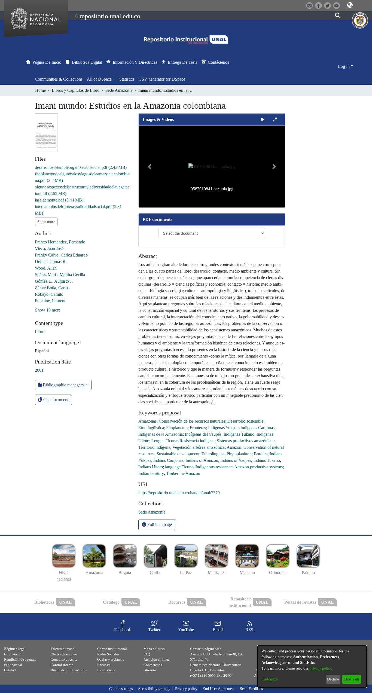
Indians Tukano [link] (266, 460)
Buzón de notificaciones (69, 670)
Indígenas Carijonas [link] (257, 427)
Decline (333, 679)
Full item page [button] (159, 524)
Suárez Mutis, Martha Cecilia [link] (60, 274)
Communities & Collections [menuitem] (59, 79)
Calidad (10, 670)
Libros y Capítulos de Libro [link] (75, 90)
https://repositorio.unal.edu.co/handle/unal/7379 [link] (179, 492)
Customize (269, 679)
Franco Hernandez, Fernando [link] (60, 242)
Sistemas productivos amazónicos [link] (245, 440)
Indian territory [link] (151, 473)
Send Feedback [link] (251, 689)
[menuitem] (101, 79)
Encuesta (104, 665)
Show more (46, 222)
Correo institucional (112, 649)
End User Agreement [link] (219, 689)
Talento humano (63, 649)
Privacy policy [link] (186, 689)
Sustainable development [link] (178, 453)
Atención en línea (157, 659)
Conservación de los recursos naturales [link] (192, 421)
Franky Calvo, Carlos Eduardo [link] (61, 255)
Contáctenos (153, 665)
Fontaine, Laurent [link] (50, 300)
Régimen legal (15, 649)
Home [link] (40, 90)
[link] (81, 167)
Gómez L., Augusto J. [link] (54, 281)
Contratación (13, 654)
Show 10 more (47, 310)
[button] (350, 5)
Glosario (150, 670)
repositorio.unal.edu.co (110, 16)
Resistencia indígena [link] (197, 440)
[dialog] (312, 667)
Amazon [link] (234, 447)
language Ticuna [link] (179, 467)
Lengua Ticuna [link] (164, 440)
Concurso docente (64, 659)
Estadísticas (106, 670)
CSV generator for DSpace (162, 79)
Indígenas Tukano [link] (239, 434)
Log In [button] (344, 66)
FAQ (147, 654)
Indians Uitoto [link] (150, 467)
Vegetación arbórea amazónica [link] (198, 447)
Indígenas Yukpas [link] (223, 427)
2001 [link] (39, 370)
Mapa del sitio (154, 649)
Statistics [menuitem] (126, 79)
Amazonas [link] (147, 421)
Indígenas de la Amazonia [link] (160, 434)
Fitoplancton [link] (177, 427)
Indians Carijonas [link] (168, 460)
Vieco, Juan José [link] (49, 248)
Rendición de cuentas (20, 659)
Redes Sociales (108, 654)
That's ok (351, 679)
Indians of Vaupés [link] (235, 460)
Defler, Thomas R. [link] (51, 261)
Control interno (62, 665)
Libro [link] (39, 331)
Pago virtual (13, 665)
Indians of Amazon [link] (201, 460)
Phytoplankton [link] (239, 453)
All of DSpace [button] (99, 79)
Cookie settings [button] (121, 689)
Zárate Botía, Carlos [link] (52, 287)
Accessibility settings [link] (154, 689)
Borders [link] (260, 453)
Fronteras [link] (198, 427)
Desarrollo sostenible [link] (245, 421)
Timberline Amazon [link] (183, 473)
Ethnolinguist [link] (213, 453)
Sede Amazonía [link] (118, 90)
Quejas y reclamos (110, 659)
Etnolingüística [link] (151, 427)
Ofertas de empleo (64, 654)
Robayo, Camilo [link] (49, 294)
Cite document (55, 399)
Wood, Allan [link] (46, 268)
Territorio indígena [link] (154, 447)
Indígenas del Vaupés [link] (203, 434)
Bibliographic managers (63, 385)
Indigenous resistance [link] (214, 467)
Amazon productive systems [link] (258, 467)
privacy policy (320, 668)
